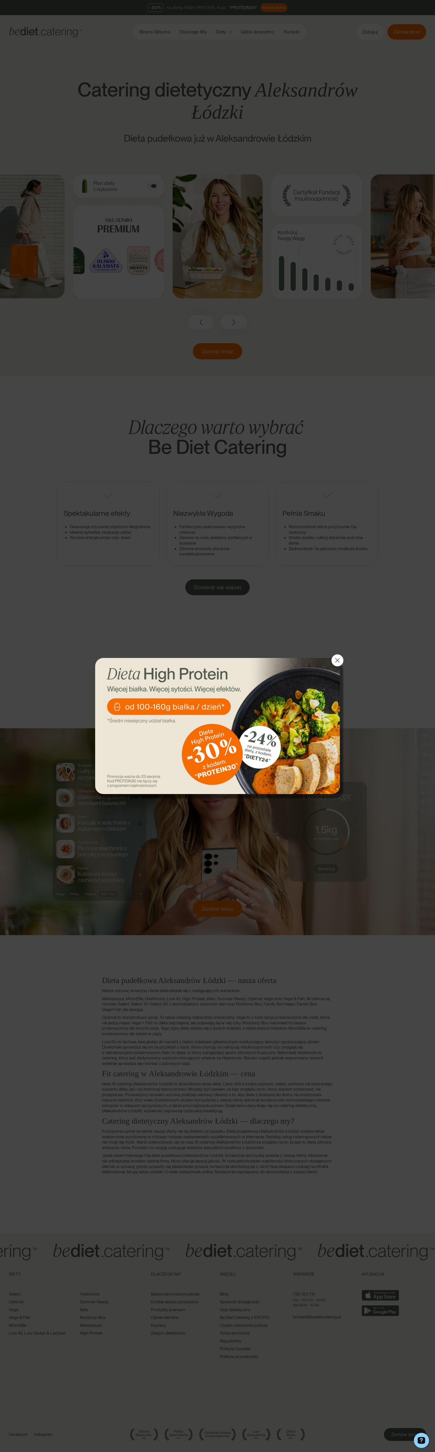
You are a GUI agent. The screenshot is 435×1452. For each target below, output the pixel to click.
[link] (217, 726)
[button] (337, 660)
